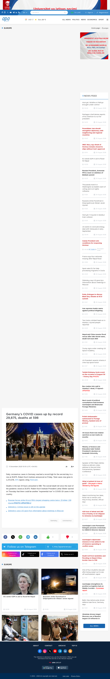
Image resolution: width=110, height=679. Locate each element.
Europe (105, 28)
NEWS (83, 19)
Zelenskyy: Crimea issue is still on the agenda (26, 507)
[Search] (65, 13)
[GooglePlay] (48, 668)
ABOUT (36, 646)
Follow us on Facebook (51, 554)
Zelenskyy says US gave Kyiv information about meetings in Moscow (36, 511)
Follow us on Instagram (12, 554)
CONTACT (48, 646)
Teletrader (34, 480)
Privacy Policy (75, 676)
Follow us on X (69, 554)
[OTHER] (106, 19)
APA (16, 480)
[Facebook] (2, 12)
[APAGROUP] (55, 662)
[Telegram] (14, 13)
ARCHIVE (62, 646)
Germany (53, 520)
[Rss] (19, 13)
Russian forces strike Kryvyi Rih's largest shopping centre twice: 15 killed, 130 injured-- (39, 501)
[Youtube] (10, 13)
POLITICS (75, 19)
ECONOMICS (92, 19)
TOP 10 (74, 646)
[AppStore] (62, 668)
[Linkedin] (16, 13)
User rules (66, 676)
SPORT (101, 19)
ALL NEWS (66, 19)
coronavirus (67, 520)
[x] (50, 651)
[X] (8, 13)
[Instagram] (5, 12)
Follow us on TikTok (32, 554)
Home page (95, 28)
